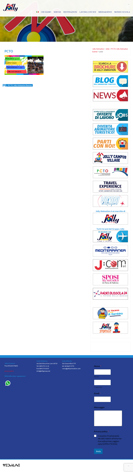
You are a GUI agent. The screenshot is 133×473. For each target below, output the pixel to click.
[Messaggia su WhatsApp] (19, 383)
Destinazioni (70, 12)
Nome (96, 377)
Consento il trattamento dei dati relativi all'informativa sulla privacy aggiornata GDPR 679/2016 (110, 440)
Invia (98, 451)
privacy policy (9, 371)
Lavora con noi (87, 12)
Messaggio (99, 407)
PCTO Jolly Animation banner (20, 85)
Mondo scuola (122, 12)
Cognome (98, 387)
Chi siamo (46, 12)
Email (97, 393)
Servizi (57, 12)
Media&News (105, 12)
